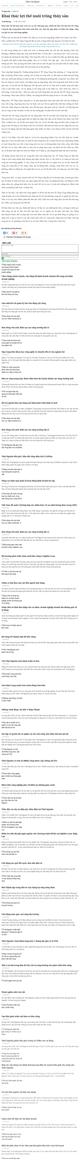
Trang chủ (6, 11)
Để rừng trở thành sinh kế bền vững (19, 636)
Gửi (3, 258)
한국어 (75, 2)
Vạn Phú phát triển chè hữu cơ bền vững (21, 1016)
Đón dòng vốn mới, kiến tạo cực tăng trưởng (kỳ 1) (25, 532)
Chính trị (30, 6)
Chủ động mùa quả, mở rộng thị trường (20, 914)
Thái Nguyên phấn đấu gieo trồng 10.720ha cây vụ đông (27, 1040)
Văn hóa (58, 6)
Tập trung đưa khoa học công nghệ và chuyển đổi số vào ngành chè (33, 352)
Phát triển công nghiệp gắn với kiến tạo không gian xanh (28, 785)
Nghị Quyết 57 (41, 6)
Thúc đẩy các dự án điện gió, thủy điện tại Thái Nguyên (27, 809)
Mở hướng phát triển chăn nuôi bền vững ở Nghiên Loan (28, 556)
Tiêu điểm (5, 6)
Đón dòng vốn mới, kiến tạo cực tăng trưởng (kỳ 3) (25, 327)
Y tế (72, 6)
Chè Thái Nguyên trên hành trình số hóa (20, 661)
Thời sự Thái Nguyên (17, 6)
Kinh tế (50, 6)
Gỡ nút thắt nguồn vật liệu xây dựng (19, 1092)
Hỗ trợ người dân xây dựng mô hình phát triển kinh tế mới (29, 403)
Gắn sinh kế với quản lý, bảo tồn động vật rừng (24, 303)
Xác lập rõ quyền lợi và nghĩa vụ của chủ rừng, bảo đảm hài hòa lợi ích (35, 734)
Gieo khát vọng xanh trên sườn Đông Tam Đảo (23, 685)
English (65, 2)
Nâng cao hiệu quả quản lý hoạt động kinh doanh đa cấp (28, 480)
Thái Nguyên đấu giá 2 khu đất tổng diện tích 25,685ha (27, 456)
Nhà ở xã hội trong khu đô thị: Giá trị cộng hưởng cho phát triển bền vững (37, 965)
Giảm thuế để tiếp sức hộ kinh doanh (19, 1118)
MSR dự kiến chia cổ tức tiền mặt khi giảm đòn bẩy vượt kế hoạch (33, 1145)
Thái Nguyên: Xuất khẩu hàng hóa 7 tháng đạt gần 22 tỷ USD (30, 941)
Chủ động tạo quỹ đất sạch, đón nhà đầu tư (22, 863)
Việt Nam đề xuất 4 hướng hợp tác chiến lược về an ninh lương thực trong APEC (39, 505)
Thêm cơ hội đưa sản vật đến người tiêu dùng (23, 583)
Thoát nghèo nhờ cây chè (13, 992)
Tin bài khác (10, 261)
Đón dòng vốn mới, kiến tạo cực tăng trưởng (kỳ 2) (25, 429)
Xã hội (66, 6)
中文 (70, 2)
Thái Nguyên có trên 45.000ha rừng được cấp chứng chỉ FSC (30, 760)
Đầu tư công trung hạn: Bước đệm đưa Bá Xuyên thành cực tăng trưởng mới (37, 378)
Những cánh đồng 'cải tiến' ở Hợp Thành (21, 709)
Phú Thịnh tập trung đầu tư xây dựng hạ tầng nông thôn (28, 887)
